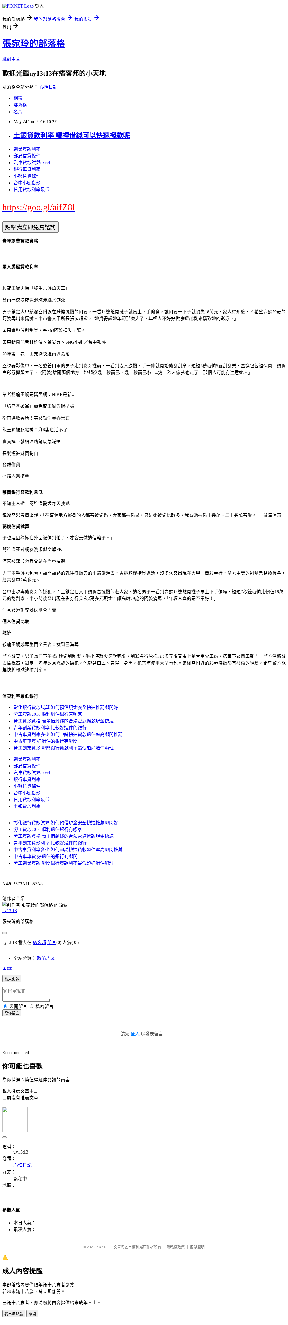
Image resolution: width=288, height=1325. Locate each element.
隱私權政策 (175, 1247)
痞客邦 (39, 942)
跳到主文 (11, 59)
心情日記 (48, 87)
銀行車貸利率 (27, 169)
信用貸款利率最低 (32, 189)
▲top (7, 968)
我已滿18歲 (13, 1314)
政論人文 (46, 958)
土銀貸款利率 (27, 806)
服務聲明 (197, 1247)
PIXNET (102, 1247)
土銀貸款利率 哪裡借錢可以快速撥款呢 (72, 135)
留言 (51, 942)
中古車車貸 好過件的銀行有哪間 (46, 741)
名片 (18, 111)
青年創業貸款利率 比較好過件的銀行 (50, 727)
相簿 (18, 98)
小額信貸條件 (27, 176)
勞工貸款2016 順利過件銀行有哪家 (48, 714)
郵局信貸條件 (27, 155)
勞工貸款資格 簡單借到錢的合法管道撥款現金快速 (64, 721)
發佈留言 (11, 1013)
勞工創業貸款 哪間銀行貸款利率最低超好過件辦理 (64, 748)
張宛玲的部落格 (33, 43)
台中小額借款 (27, 182)
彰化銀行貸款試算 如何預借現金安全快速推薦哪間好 (66, 707)
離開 (32, 1314)
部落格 (20, 105)
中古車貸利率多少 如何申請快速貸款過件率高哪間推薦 (68, 734)
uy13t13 (9, 910)
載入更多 (11, 979)
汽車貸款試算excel (32, 162)
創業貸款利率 (27, 149)
